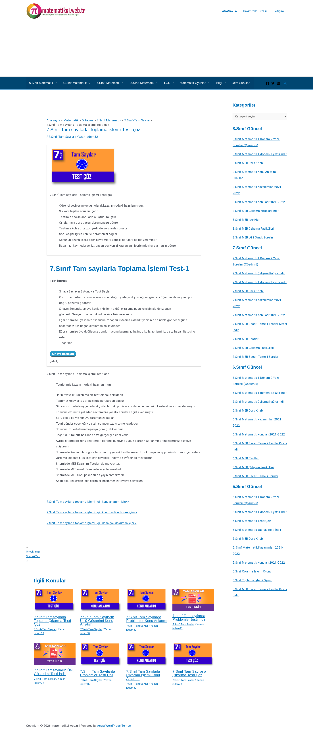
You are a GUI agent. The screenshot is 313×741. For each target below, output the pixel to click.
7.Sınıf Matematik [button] (108, 83)
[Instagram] (278, 83)
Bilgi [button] (219, 83)
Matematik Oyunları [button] (193, 83)
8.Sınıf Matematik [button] (142, 83)
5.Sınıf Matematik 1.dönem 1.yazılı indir (260, 512)
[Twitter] (273, 83)
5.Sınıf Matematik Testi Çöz (252, 521)
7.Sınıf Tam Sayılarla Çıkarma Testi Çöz (189, 673)
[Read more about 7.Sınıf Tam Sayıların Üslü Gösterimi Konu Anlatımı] (101, 600)
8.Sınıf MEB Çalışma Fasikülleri (253, 228)
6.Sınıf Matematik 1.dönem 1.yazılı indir (260, 393)
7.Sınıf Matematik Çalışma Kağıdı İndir (259, 273)
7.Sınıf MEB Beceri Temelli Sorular (255, 356)
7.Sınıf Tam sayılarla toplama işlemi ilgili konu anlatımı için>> (88, 501)
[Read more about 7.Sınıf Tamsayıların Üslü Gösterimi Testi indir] (55, 654)
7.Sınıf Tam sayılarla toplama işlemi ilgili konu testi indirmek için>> (92, 512)
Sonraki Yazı (33, 558)
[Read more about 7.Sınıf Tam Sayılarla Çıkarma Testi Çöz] (193, 654)
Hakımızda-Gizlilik (255, 11)
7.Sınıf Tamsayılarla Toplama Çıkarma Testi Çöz (52, 620)
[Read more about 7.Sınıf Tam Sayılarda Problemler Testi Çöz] (101, 654)
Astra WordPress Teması (114, 725)
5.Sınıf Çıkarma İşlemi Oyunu (252, 571)
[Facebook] (267, 83)
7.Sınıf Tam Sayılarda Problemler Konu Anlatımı (146, 619)
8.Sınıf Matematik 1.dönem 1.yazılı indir (260, 154)
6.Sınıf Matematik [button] (75, 83)
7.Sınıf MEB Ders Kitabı (248, 291)
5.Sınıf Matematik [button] (41, 83)
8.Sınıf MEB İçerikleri (246, 219)
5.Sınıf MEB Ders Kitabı (248, 538)
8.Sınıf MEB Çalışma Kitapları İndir (256, 211)
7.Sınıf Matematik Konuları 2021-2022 (259, 315)
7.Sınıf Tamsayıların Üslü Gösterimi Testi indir (54, 672)
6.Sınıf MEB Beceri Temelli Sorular (255, 476)
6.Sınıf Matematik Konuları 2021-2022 (259, 434)
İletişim (279, 11)
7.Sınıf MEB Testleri (246, 339)
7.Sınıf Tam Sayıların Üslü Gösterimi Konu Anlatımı (97, 620)
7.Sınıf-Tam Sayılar (61, 136)
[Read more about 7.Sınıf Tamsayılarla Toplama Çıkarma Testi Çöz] (55, 600)
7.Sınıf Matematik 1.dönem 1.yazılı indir (260, 282)
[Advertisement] (156, 49)
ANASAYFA (229, 11)
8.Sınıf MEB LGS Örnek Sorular (253, 237)
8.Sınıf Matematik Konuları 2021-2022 (259, 202)
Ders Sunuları (241, 83)
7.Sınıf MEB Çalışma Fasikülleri (253, 348)
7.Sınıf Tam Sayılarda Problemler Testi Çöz (97, 673)
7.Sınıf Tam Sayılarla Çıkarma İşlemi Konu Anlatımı (143, 675)
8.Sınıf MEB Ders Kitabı (248, 163)
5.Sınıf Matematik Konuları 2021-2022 (259, 562)
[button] (55, 83)
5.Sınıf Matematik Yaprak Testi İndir (257, 530)
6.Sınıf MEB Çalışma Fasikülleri (253, 467)
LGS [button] (167, 83)
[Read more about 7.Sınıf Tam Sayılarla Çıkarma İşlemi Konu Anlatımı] (147, 654)
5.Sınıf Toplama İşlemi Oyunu (252, 580)
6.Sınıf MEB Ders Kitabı (248, 410)
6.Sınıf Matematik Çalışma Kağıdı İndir (259, 401)
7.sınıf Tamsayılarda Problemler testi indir (188, 617)
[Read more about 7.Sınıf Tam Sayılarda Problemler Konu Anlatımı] (147, 600)
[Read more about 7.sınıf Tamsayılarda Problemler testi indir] (193, 599)
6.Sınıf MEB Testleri (246, 458)
